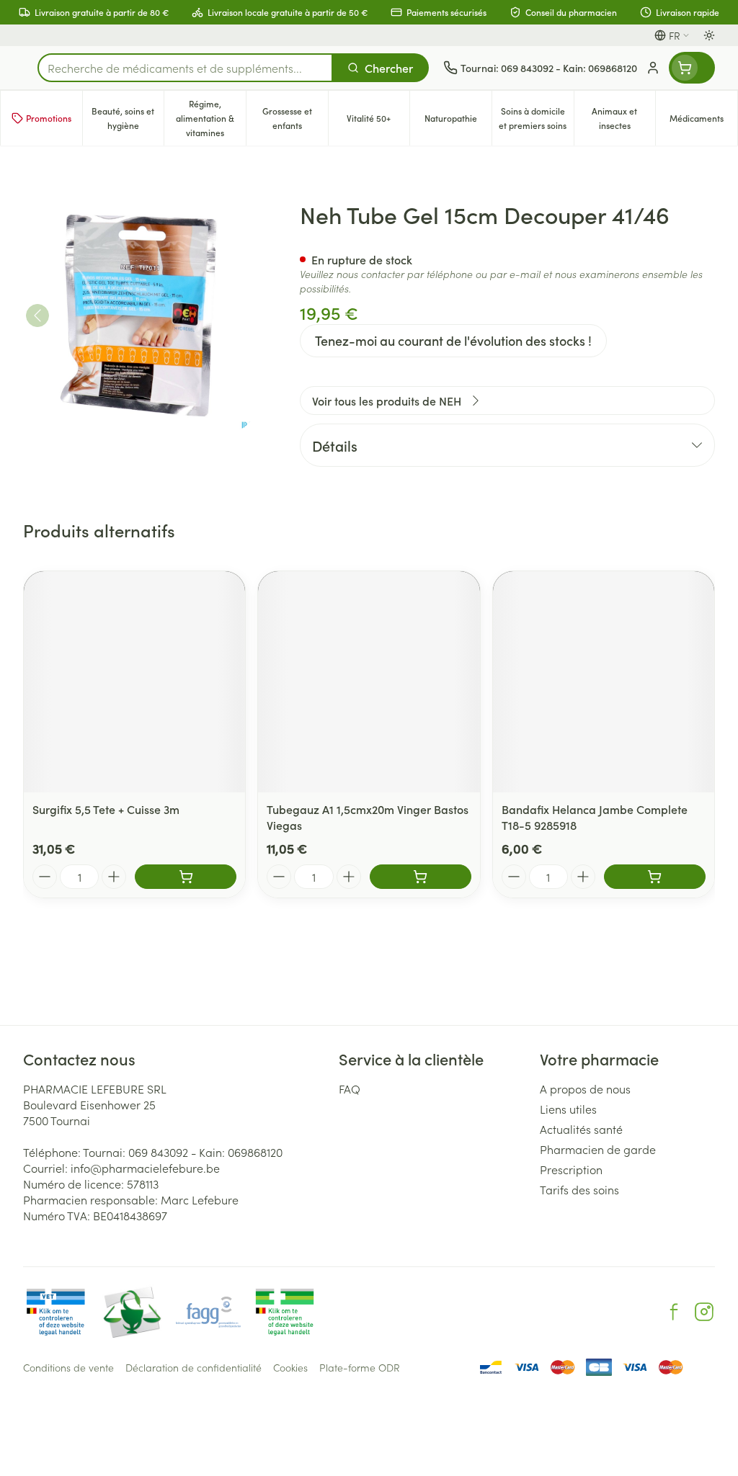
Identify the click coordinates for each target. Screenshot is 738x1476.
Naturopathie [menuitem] (458, 121)
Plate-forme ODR (359, 1367)
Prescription (571, 1169)
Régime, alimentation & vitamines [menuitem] (211, 117)
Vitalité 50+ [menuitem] (378, 121)
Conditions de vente (68, 1367)
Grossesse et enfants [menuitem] (295, 117)
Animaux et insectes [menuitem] (623, 117)
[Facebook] (674, 1312)
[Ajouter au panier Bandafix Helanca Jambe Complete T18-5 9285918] (655, 876)
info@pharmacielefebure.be (145, 1168)
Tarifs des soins (579, 1189)
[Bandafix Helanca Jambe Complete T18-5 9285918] (603, 681)
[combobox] (185, 67)
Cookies (290, 1367)
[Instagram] (704, 1312)
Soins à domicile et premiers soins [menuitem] (536, 117)
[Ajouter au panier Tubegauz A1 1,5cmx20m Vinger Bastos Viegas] (420, 876)
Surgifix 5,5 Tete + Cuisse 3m (105, 809)
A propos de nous (585, 1088)
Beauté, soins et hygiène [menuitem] (128, 117)
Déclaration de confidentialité (193, 1367)
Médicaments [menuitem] (703, 121)
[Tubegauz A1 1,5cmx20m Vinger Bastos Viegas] (368, 681)
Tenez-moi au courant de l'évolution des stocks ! (453, 340)
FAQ (349, 1088)
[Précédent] (37, 315)
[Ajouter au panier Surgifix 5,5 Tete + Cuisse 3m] (185, 876)
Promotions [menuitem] (48, 118)
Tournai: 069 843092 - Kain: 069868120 (183, 1152)
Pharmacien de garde (598, 1149)
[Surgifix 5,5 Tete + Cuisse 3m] (134, 681)
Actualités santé (581, 1129)
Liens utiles (568, 1109)
